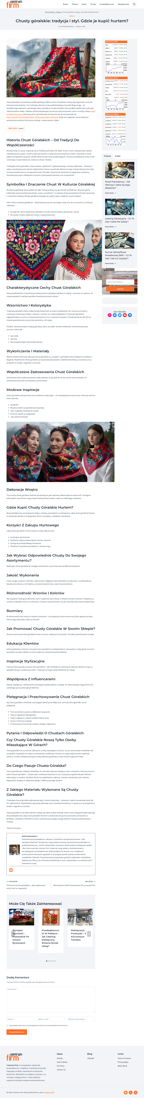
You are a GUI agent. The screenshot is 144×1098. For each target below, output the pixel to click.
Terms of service (124, 1058)
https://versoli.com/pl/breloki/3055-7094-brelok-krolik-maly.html (32, 117)
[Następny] (89, 934)
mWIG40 (107, 58)
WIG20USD (108, 55)
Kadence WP (49, 1092)
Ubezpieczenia (123, 4)
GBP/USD (108, 131)
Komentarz (12, 989)
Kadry (84, 4)
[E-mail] (11, 871)
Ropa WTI (108, 94)
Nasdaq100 (108, 84)
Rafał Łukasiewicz (68, 26)
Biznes (65, 4)
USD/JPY (108, 134)
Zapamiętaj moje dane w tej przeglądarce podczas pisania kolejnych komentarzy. (38, 1025)
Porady (93, 4)
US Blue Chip (109, 81)
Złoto (106, 98)
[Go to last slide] (13, 934)
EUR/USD (108, 127)
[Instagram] (135, 1092)
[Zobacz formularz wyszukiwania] (134, 4)
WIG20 (107, 48)
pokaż (21, 128)
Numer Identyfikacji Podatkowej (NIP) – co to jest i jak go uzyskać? (118, 255)
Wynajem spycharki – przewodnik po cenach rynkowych (20, 936)
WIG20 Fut (108, 51)
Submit (120, 289)
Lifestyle (90, 1058)
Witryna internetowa (77, 1019)
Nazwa (10, 1019)
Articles (60, 1058)
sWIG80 (107, 61)
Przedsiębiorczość (107, 4)
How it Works (62, 1062)
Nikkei (107, 87)
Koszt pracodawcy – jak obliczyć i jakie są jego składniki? (117, 184)
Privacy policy (123, 1062)
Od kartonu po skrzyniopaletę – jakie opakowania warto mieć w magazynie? (26, 885)
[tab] (46, 961)
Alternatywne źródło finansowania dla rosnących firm (74, 883)
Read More (110, 193)
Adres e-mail (43, 1019)
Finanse (75, 4)
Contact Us (61, 1069)
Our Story (60, 1066)
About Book (122, 1066)
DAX (106, 91)
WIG (106, 45)
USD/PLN (108, 124)
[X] (131, 1092)
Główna (72, 16)
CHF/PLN (108, 121)
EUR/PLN (108, 117)
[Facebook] (126, 1092)
